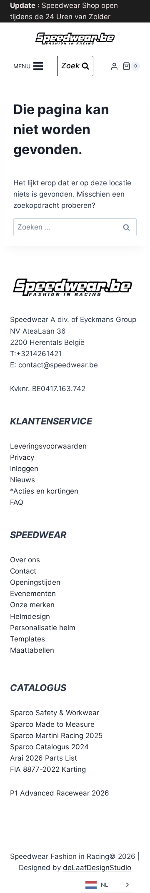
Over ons (25, 560)
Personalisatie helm (42, 628)
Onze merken (32, 605)
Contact (23, 571)
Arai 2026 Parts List (43, 758)
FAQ (16, 502)
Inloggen (24, 468)
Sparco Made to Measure (52, 724)
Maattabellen (32, 650)
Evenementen (33, 593)
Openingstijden (35, 582)
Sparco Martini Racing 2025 (56, 735)
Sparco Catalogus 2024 (49, 747)
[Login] (114, 66)
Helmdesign (30, 616)
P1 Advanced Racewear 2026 (59, 793)
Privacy (22, 457)
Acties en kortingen (45, 491)
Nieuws (22, 480)
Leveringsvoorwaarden (48, 446)
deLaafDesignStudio (97, 867)
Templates (27, 639)
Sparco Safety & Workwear (54, 712)
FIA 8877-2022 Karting (48, 769)
